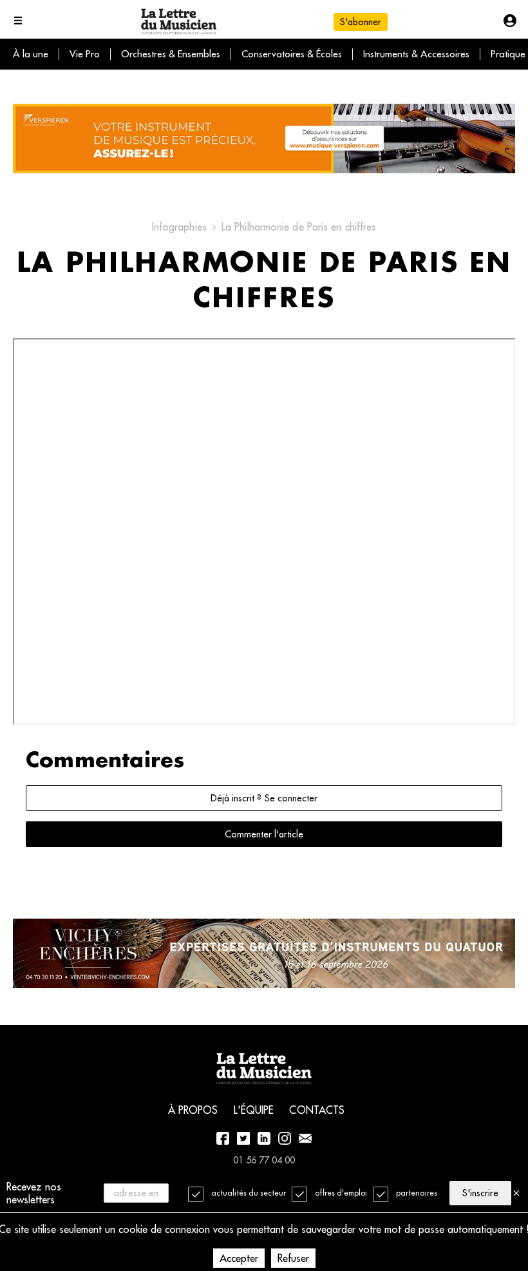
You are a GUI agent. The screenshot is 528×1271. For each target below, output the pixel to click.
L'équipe (254, 1110)
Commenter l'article (264, 834)
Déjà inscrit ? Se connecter (264, 798)
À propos (193, 1110)
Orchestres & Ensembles (170, 54)
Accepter (239, 1258)
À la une (30, 54)
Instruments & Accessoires (416, 54)
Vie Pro (85, 54)
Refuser (293, 1258)
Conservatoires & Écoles (291, 54)
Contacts (316, 1110)
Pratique (508, 54)
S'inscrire (480, 1193)
